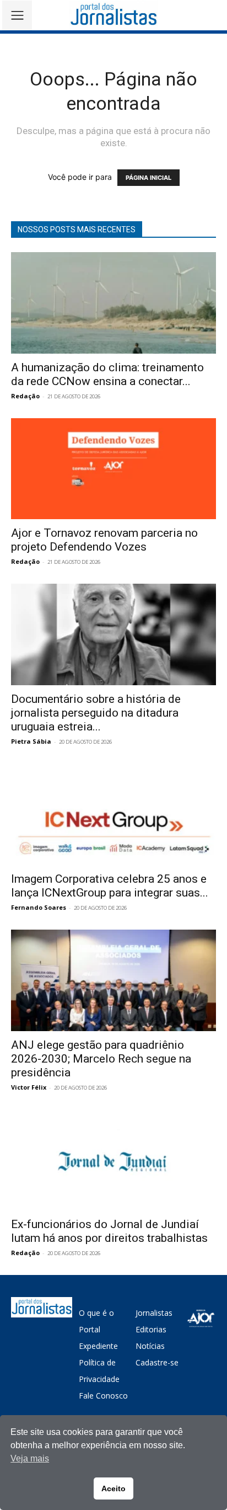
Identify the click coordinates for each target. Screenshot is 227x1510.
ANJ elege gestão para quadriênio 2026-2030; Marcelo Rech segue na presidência (101, 1058)
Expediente (98, 1346)
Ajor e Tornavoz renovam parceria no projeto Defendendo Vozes (104, 539)
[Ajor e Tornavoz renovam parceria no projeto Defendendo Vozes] (113, 469)
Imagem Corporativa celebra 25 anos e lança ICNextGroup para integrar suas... (109, 885)
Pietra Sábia (31, 741)
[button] (211, 15)
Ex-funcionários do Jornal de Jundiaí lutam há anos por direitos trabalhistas (109, 1231)
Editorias (151, 1329)
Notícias (150, 1346)
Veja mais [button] (29, 1458)
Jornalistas (154, 1313)
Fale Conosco (103, 1395)
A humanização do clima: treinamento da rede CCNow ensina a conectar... (107, 374)
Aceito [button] (113, 1488)
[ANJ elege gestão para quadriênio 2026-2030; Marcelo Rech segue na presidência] (113, 980)
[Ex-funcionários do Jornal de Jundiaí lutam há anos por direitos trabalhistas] (113, 1160)
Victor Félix (28, 1087)
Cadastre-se (157, 1362)
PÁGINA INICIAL (148, 178)
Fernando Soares (38, 907)
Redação (25, 396)
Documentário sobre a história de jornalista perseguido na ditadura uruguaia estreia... (96, 712)
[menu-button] (17, 15)
